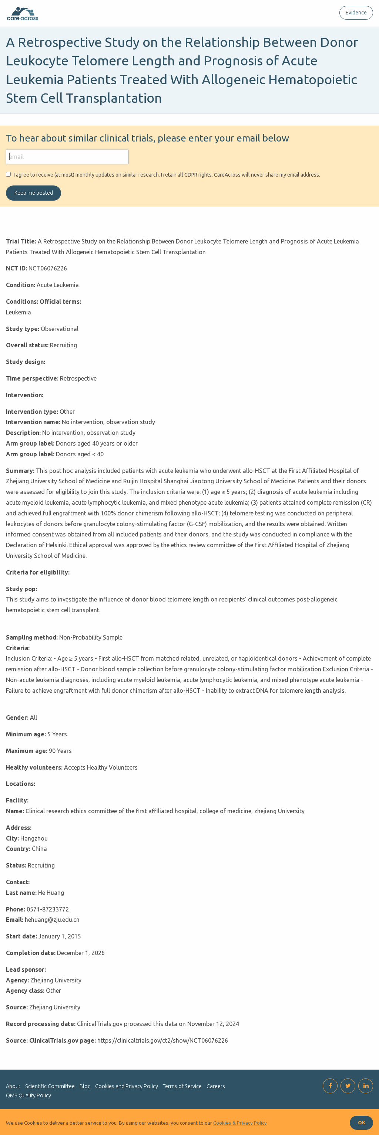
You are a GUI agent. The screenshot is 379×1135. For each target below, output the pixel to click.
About (13, 1086)
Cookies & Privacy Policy (240, 1123)
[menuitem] (354, 13)
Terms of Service (182, 1086)
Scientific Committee (50, 1086)
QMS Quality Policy (28, 1095)
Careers (216, 1086)
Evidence (356, 13)
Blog (85, 1086)
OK (361, 1122)
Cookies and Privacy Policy (126, 1086)
